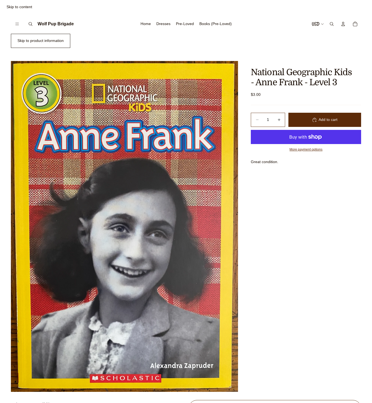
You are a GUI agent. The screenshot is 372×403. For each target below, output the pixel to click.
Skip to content (19, 7)
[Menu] (17, 24)
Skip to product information (40, 40)
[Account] (343, 24)
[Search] (30, 24)
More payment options (305, 149)
